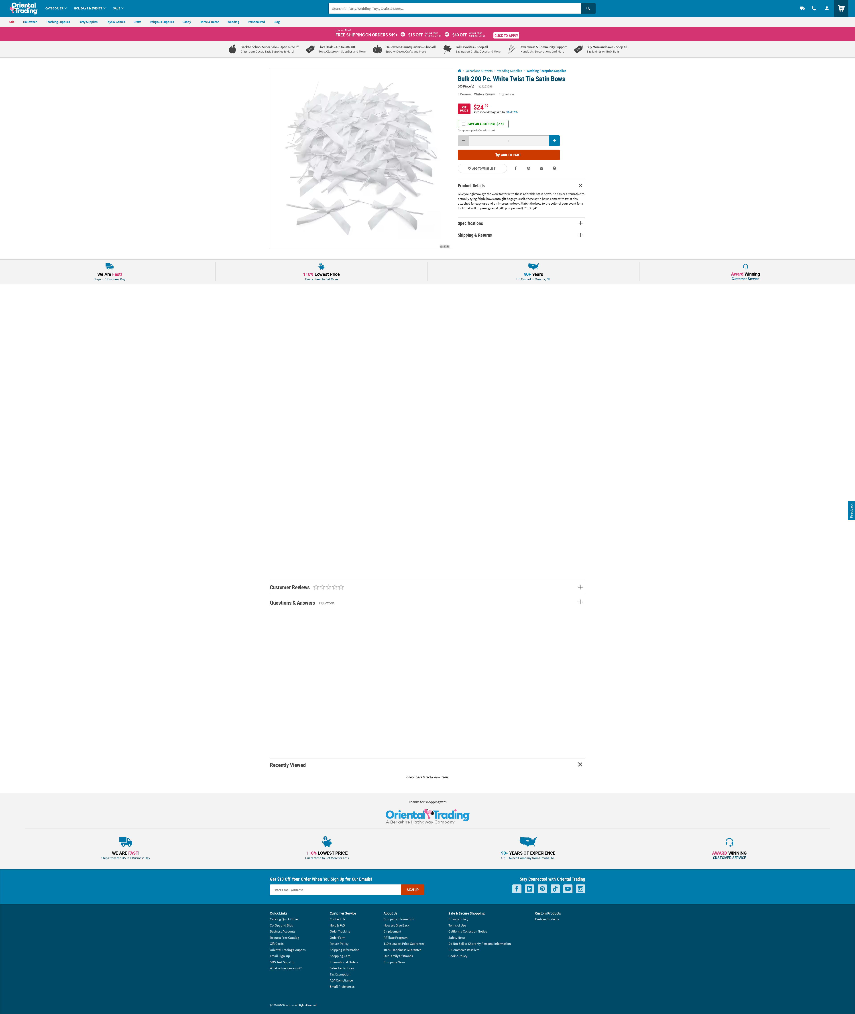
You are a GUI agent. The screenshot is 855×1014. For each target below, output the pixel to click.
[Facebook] (516, 889)
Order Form (337, 937)
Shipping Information (344, 950)
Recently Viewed (287, 764)
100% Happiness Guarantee (402, 950)
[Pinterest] (542, 889)
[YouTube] (567, 889)
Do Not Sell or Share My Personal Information (479, 943)
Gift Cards (276, 943)
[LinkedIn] (529, 889)
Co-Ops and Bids (281, 925)
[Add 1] (554, 140)
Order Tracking (340, 931)
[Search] (588, 8)
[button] (360, 158)
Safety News (456, 937)
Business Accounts (282, 931)
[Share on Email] (541, 168)
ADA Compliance (341, 980)
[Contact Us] (814, 8)
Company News (394, 962)
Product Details (471, 186)
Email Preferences (342, 986)
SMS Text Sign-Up (282, 962)
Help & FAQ (337, 925)
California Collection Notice (467, 931)
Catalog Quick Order (284, 919)
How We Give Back (396, 925)
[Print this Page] (554, 168)
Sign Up (413, 889)
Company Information (399, 919)
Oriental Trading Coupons (287, 950)
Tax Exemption (340, 974)
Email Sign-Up (280, 956)
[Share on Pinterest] (528, 168)
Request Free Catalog (284, 937)
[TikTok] (555, 889)
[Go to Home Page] (459, 71)
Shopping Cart (340, 956)
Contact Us (337, 919)
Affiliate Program (395, 937)
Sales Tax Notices (342, 968)
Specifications (470, 223)
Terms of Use (457, 925)
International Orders (344, 962)
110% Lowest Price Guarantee (404, 943)
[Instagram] (580, 889)
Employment (392, 931)
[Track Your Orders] (802, 8)
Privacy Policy (458, 919)
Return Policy (339, 943)
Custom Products (547, 919)
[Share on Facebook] (516, 168)
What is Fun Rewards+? (285, 968)
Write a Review (484, 94)
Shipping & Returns (475, 235)
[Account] (827, 8)
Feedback (851, 510)
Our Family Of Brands (398, 956)
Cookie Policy (457, 956)
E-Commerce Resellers (463, 950)
